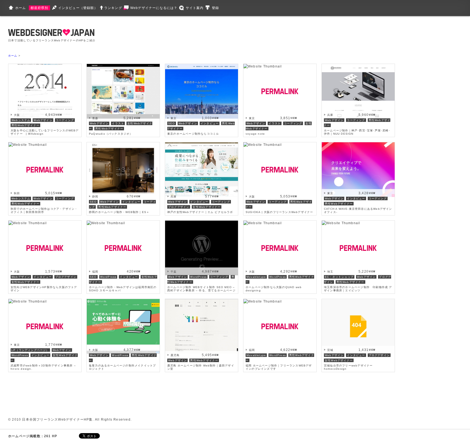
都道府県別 (39, 8)
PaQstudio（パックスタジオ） (111, 133)
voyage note (255, 133)
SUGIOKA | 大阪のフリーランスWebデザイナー (279, 212)
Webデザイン (42, 120)
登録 (215, 8)
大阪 (17, 114)
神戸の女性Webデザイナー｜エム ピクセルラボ (200, 212)
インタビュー (209, 123)
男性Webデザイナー (25, 125)
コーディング (65, 120)
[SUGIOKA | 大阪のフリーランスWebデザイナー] (262, 145)
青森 (95, 118)
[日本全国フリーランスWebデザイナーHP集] (51, 33)
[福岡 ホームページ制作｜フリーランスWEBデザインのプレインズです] (262, 301)
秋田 (17, 193)
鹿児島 (175, 355)
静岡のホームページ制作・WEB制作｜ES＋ (119, 212)
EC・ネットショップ (339, 276)
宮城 (330, 350)
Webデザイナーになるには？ (154, 8)
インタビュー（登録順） (78, 8)
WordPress (108, 276)
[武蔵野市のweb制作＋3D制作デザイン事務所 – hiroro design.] (27, 301)
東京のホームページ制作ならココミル (193, 133)
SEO (171, 123)
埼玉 (330, 271)
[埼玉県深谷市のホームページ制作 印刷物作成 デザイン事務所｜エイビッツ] (341, 223)
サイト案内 (195, 8)
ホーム (20, 8)
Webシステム (20, 120)
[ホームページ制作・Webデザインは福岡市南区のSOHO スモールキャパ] (106, 223)
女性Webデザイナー (207, 206)
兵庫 (330, 114)
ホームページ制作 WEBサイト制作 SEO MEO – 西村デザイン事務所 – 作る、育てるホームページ (201, 289)
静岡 (95, 196)
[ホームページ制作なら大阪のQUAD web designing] (262, 223)
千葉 (174, 271)
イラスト (118, 123)
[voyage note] (262, 66)
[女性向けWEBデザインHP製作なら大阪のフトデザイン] (27, 223)
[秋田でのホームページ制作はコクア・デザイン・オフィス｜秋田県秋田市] (27, 145)
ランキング (113, 8)
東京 (174, 118)
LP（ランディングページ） (30, 350)
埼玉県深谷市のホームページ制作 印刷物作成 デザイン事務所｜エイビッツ (358, 289)
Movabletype (256, 276)
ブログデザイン (178, 206)
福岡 (95, 271)
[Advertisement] (207, 35)
